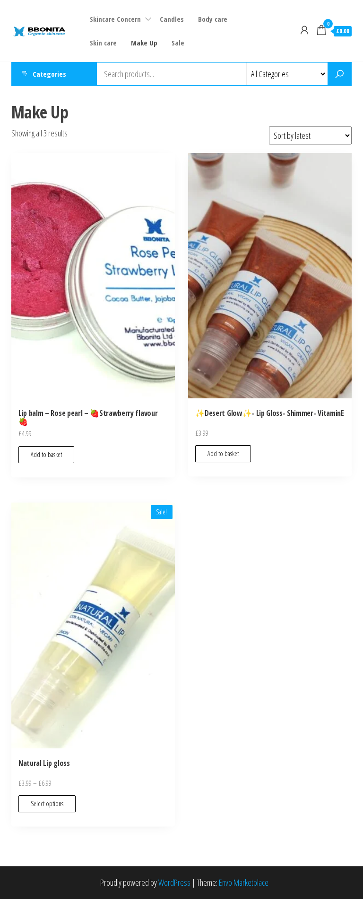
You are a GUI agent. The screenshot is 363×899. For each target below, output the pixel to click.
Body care (212, 19)
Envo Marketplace (243, 882)
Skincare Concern (115, 19)
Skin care (103, 42)
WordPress (174, 882)
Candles (172, 19)
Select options (47, 803)
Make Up (144, 42)
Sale (178, 42)
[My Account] (304, 29)
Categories (49, 74)
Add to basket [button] (46, 454)
